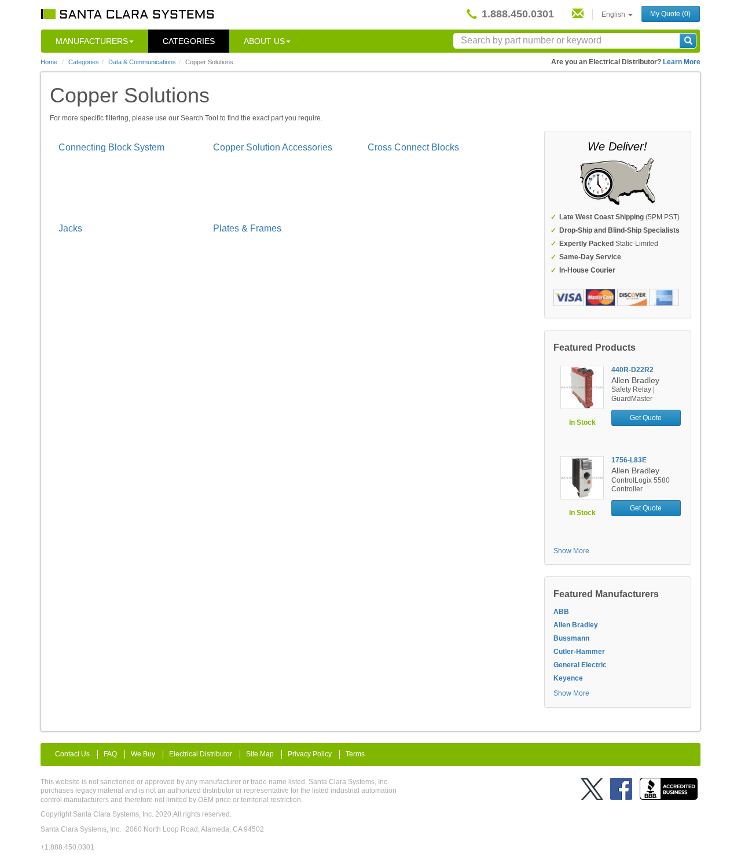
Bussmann (571, 638)
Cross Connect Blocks (413, 147)
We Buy (143, 754)
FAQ (110, 754)
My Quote (670, 14)
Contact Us (72, 754)
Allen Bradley (575, 625)
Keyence (568, 678)
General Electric (580, 665)
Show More (571, 551)
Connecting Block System (111, 147)
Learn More (681, 62)
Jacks (70, 228)
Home (49, 61)
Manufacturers (92, 41)
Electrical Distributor (200, 754)
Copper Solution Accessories (272, 147)
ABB (561, 612)
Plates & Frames (247, 228)
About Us (264, 41)
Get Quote (646, 418)
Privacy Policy (310, 754)
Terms (355, 754)
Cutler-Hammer (579, 652)
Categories (189, 41)
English (614, 14)
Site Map (260, 754)
